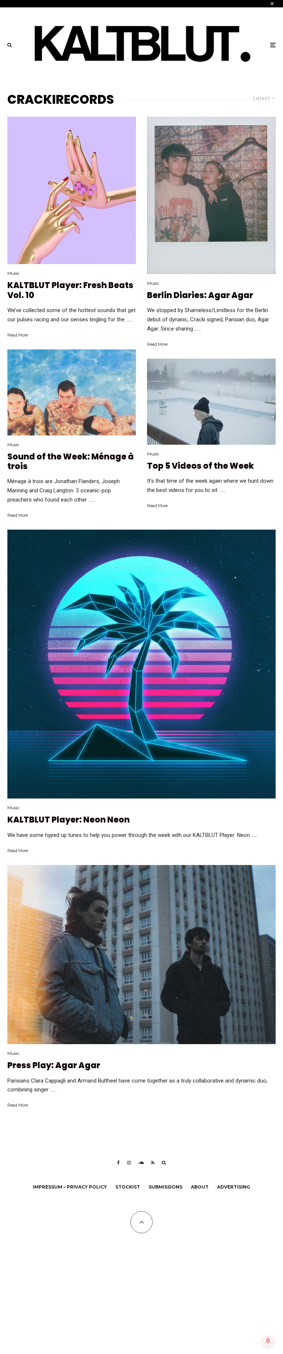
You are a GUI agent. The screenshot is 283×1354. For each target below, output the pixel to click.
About (200, 1187)
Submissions (165, 1187)
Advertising (233, 1187)
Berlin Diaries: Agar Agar (200, 295)
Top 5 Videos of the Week (200, 466)
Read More (17, 335)
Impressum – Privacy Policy (70, 1187)
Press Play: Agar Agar (53, 1065)
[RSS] (152, 1163)
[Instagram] (128, 1163)
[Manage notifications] (268, 1341)
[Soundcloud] (140, 1163)
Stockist (127, 1187)
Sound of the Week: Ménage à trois (70, 462)
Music (13, 273)
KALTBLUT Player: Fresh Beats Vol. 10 (70, 290)
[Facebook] (118, 1163)
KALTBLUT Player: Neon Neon (68, 820)
